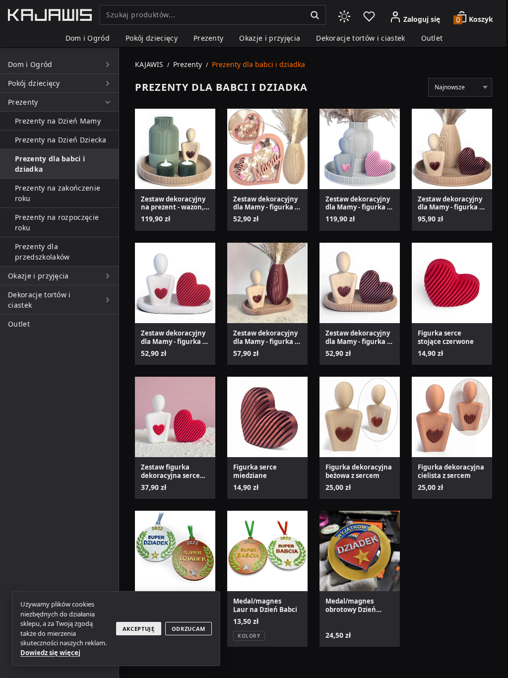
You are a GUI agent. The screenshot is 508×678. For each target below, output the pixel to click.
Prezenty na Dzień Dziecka (60, 139)
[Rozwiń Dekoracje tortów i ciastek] (108, 300)
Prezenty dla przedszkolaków (42, 252)
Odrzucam (188, 628)
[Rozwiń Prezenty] (108, 102)
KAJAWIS (149, 64)
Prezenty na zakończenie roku (57, 193)
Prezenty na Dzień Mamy (58, 121)
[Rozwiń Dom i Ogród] (108, 64)
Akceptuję (139, 628)
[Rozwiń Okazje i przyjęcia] (108, 276)
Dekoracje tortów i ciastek (360, 38)
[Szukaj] (314, 14)
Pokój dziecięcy (152, 38)
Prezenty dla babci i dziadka (50, 164)
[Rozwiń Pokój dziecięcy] (108, 83)
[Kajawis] (50, 15)
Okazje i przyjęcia (269, 38)
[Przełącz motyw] (344, 14)
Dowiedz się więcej (50, 652)
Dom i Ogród (87, 38)
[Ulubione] (369, 14)
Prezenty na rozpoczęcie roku (57, 222)
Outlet (432, 38)
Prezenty (208, 38)
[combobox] (202, 14)
